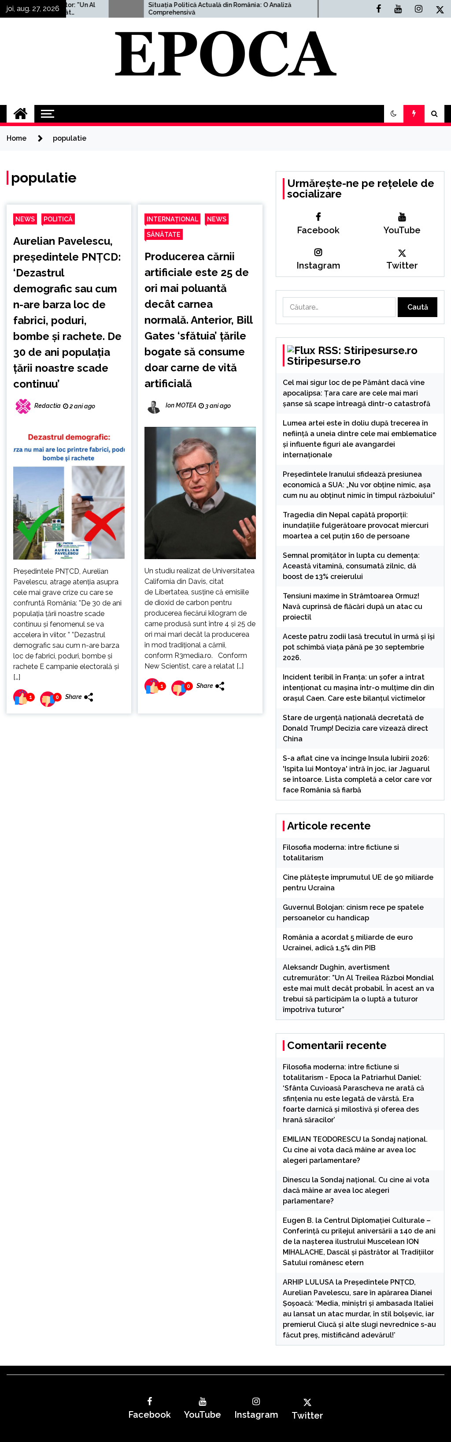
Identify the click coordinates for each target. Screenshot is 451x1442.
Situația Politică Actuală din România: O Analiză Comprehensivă (173, 8)
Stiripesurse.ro (324, 361)
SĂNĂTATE (164, 234)
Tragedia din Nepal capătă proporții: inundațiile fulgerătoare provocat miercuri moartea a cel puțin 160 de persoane (356, 525)
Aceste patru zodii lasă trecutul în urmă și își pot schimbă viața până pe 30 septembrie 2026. (359, 647)
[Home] (20, 114)
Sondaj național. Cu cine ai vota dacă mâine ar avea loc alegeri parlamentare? (355, 1150)
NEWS (25, 219)
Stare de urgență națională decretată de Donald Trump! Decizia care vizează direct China (355, 728)
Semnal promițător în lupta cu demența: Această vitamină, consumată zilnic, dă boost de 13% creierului (351, 566)
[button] (393, 114)
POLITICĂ (58, 219)
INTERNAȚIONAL (172, 219)
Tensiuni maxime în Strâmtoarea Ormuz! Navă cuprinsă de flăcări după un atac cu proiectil (352, 606)
